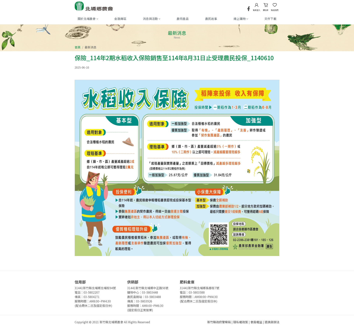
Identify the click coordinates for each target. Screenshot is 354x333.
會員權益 (256, 322)
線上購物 (240, 18)
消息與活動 (150, 18)
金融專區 (120, 18)
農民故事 (211, 18)
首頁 (78, 47)
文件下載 (270, 18)
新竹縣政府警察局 (219, 322)
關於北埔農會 (87, 18)
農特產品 (183, 18)
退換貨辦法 (272, 322)
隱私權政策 (240, 322)
